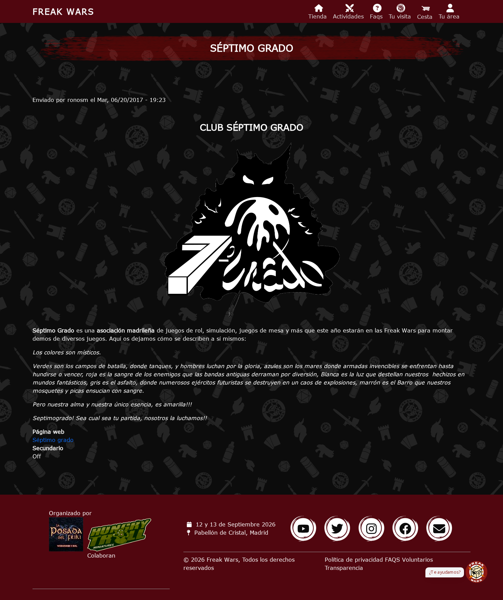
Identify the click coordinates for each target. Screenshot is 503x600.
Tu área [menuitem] (450, 16)
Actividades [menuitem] (349, 16)
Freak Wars (63, 11)
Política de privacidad (354, 560)
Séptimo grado (53, 440)
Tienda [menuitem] (318, 16)
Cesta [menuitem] (426, 17)
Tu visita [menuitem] (401, 16)
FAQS (392, 560)
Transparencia (344, 568)
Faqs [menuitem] (377, 16)
